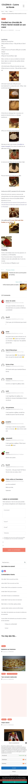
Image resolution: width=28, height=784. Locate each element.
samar (7, 332)
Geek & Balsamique (11, 350)
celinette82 (9, 438)
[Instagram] (5, 571)
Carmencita (9, 379)
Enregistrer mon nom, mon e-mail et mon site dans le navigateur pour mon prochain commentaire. (14, 538)
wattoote (3, 608)
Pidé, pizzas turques (11, 591)
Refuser (14, 771)
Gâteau (3, 19)
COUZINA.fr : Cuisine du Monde (10, 5)
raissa (7, 453)
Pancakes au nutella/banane (13, 595)
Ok (14, 782)
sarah (7, 391)
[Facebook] (2, 571)
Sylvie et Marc (10, 364)
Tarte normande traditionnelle (9, 677)
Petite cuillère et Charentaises (14, 479)
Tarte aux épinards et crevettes (15, 587)
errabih (2, 591)
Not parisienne (10, 407)
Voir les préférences (14, 775)
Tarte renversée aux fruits (12, 579)
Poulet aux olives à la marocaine (14, 600)
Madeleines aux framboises (8, 649)
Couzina (3, 618)
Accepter (14, 768)
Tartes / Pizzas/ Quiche (12, 673)
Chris (2, 579)
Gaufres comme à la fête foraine (16, 608)
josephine (8, 422)
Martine (3, 587)
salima (2, 583)
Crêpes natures (5, 722)
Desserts (4, 719)
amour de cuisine (10, 301)
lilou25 (8, 317)
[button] (26, 743)
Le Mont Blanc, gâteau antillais (14, 604)
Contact (6, 628)
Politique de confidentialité (11, 624)
